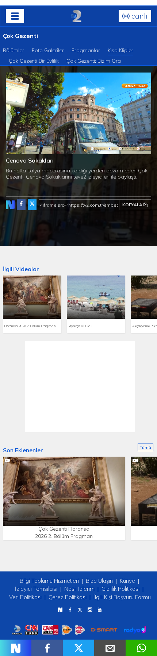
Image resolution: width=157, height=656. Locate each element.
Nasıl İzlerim (79, 588)
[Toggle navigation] (15, 16)
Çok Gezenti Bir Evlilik (34, 61)
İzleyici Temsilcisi (36, 588)
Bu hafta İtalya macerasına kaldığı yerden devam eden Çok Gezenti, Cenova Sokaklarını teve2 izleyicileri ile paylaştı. (77, 173)
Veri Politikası (25, 597)
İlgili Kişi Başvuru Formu (122, 597)
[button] (27, 148)
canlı (139, 15)
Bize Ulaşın (99, 580)
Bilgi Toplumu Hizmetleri (49, 580)
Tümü (145, 447)
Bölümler (13, 50)
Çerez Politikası (68, 597)
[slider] (94, 148)
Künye (127, 580)
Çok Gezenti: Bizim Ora (93, 61)
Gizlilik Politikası (120, 588)
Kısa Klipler (120, 50)
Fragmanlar (86, 50)
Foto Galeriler (48, 50)
